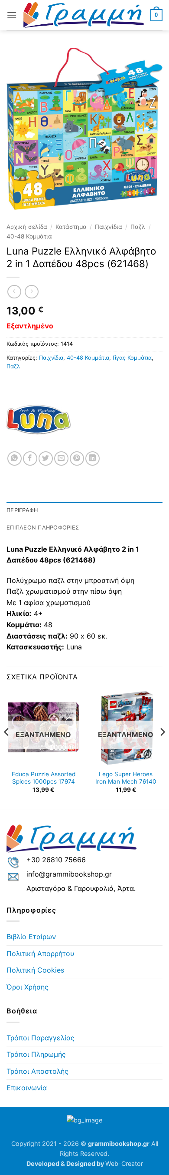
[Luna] (39, 418)
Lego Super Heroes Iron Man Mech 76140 (125, 778)
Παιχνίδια (108, 226)
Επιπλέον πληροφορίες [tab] (42, 527)
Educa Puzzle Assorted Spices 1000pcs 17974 (43, 778)
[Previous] (7, 749)
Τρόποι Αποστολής (37, 1071)
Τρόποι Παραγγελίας (40, 1037)
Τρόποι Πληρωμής (36, 1054)
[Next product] (14, 291)
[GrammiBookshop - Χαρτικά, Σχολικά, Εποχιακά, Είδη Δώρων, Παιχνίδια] (83, 15)
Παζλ (137, 226)
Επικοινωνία (26, 1087)
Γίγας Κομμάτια (132, 357)
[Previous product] (31, 291)
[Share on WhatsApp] (14, 458)
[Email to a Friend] (61, 458)
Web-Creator (124, 1163)
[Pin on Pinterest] (77, 458)
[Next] (162, 749)
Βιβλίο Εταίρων (31, 936)
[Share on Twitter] (46, 458)
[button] (11, 15)
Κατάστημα (71, 226)
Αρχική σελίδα (26, 226)
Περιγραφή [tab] (22, 510)
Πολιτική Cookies (35, 970)
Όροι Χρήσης (27, 987)
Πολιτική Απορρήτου (40, 953)
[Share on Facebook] (30, 458)
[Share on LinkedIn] (92, 458)
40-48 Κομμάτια (29, 236)
